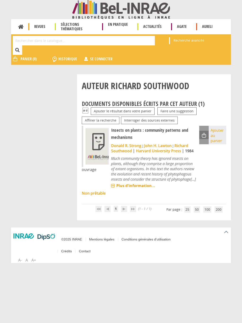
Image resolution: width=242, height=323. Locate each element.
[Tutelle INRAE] (23, 236)
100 (207, 209)
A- (20, 260)
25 (187, 209)
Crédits (66, 251)
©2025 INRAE (71, 239)
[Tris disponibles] (85, 111)
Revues (39, 26)
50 (197, 209)
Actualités (152, 26)
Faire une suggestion (177, 111)
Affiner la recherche (100, 120)
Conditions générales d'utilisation (146, 239)
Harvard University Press (158, 150)
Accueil (21, 26)
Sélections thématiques (71, 26)
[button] (204, 135)
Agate (182, 26)
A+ (33, 260)
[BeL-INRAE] (121, 9)
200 (218, 209)
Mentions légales (101, 239)
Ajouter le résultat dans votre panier (122, 111)
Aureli (207, 26)
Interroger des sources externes (149, 120)
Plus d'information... (135, 185)
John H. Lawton (158, 145)
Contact (85, 251)
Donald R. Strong (126, 145)
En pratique (118, 24)
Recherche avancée (188, 40)
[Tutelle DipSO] (46, 236)
